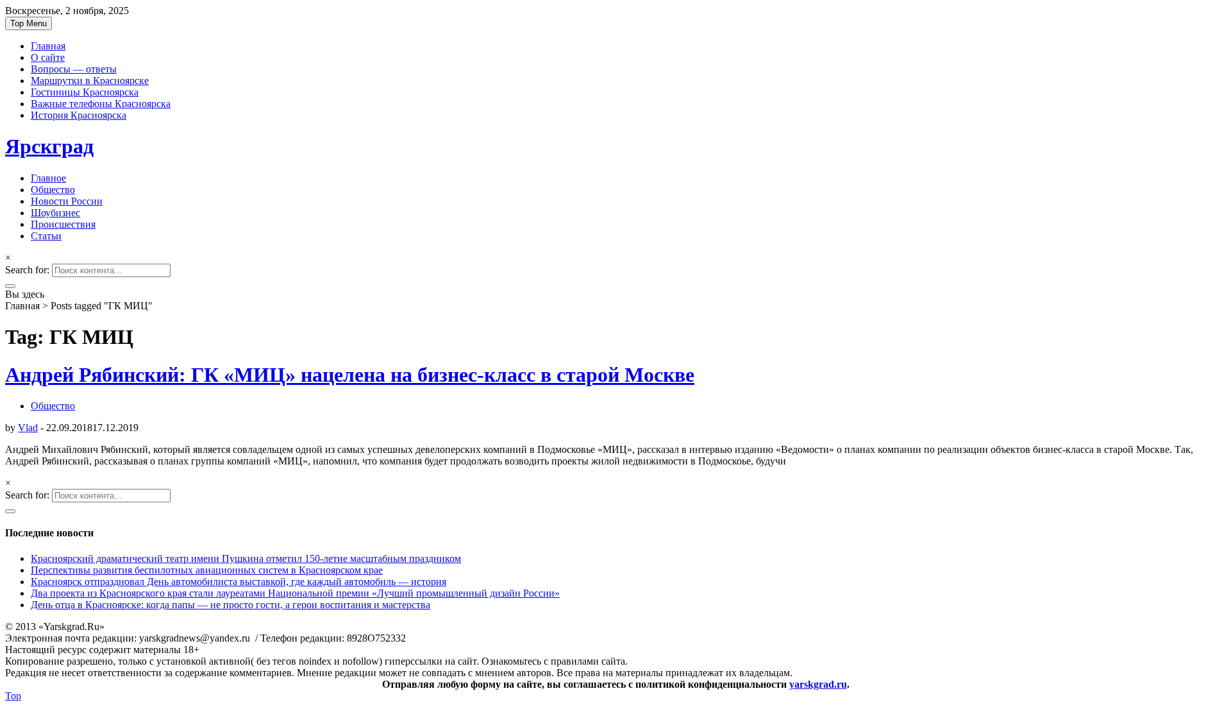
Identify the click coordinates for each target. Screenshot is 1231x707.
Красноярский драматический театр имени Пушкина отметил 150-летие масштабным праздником (246, 558)
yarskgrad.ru (818, 684)
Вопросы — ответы (74, 69)
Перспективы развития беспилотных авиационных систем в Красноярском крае (207, 570)
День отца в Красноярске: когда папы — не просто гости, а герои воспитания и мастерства (230, 604)
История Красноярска (78, 115)
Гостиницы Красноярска (84, 92)
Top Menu (28, 23)
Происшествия (63, 224)
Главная (48, 45)
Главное (48, 178)
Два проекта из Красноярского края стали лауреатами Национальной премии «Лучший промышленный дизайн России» (295, 593)
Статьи (46, 235)
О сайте (48, 57)
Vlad (28, 427)
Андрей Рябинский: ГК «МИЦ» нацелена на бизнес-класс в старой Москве (349, 374)
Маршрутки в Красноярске (90, 80)
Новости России (67, 201)
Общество (53, 189)
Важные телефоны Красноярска (101, 103)
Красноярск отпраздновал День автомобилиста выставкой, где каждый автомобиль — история (238, 581)
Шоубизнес (55, 212)
